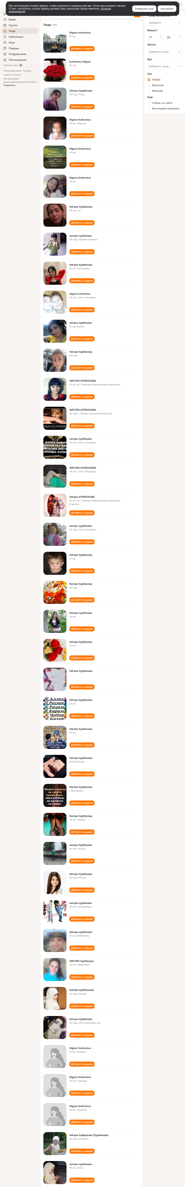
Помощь (27, 70)
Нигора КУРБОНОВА (82, 496)
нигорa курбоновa (80, 525)
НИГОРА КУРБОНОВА (82, 380)
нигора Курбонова (80, 845)
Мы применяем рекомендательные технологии (20, 82)
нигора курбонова (80, 235)
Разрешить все (144, 8)
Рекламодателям (12, 70)
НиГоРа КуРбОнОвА (81, 990)
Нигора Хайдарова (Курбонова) (88, 1135)
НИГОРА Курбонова (81, 961)
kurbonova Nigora (80, 61)
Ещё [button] (16, 74)
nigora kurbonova (79, 293)
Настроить (167, 8)
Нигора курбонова (80, 612)
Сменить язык (11, 65)
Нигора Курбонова (80, 90)
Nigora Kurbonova (80, 119)
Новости (8, 74)
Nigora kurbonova (80, 32)
